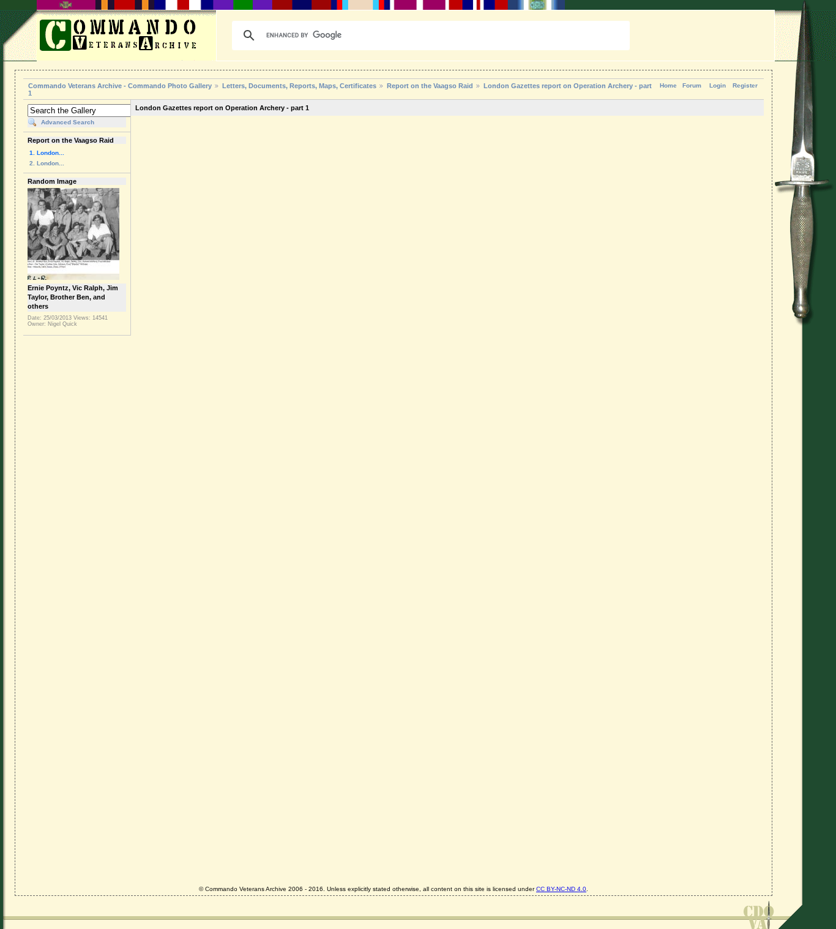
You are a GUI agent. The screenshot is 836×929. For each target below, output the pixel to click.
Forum (691, 85)
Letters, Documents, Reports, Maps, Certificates (299, 85)
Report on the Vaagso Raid (430, 85)
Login (717, 85)
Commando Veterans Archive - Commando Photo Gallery (120, 85)
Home (668, 85)
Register (745, 85)
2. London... (46, 163)
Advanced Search (67, 122)
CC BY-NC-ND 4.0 (561, 889)
